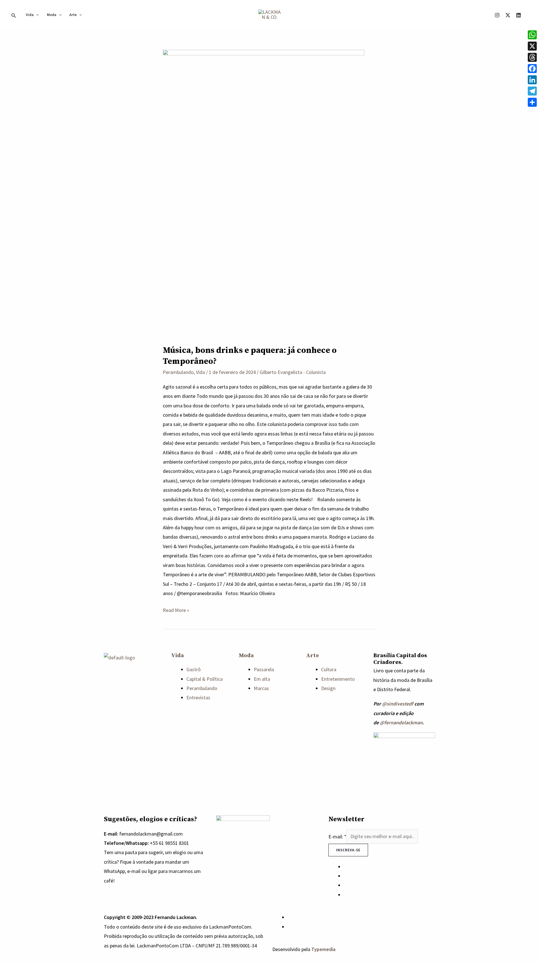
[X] (507, 15)
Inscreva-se (348, 850)
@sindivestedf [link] (397, 703)
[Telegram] (532, 91)
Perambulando (178, 372)
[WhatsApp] (289, 917)
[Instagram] (497, 15)
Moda (51, 14)
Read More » (176, 609)
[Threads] (532, 57)
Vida (30, 14)
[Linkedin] (518, 15)
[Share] (532, 102)
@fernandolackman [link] (401, 722)
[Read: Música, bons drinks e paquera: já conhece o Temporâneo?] (263, 193)
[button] (13, 14)
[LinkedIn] (532, 79)
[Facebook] (532, 68)
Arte (73, 14)
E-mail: (337, 836)
